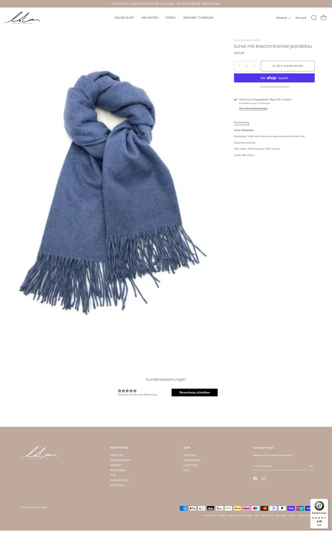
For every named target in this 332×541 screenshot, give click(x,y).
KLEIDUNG (189, 455)
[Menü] (326, 501)
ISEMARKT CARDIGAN (198, 18)
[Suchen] (314, 18)
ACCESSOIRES (192, 460)
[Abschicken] (311, 466)
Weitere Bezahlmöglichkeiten (274, 86)
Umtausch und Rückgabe (240, 515)
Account (300, 18)
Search (292, 515)
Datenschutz (267, 515)
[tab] (243, 123)
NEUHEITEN (150, 18)
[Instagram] (264, 478)
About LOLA (209, 515)
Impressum (281, 515)
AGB (112, 475)
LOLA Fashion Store (37, 507)
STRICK (171, 18)
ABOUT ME (116, 455)
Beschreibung (241, 122)
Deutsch (281, 18)
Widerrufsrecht (305, 515)
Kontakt (221, 515)
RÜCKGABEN (118, 470)
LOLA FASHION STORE (247, 40)
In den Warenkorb (287, 66)
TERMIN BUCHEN (120, 460)
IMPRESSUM (117, 485)
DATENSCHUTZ (119, 480)
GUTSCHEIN (190, 465)
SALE (186, 470)
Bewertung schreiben (194, 392)
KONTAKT (116, 465)
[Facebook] (255, 478)
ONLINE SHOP (124, 18)
